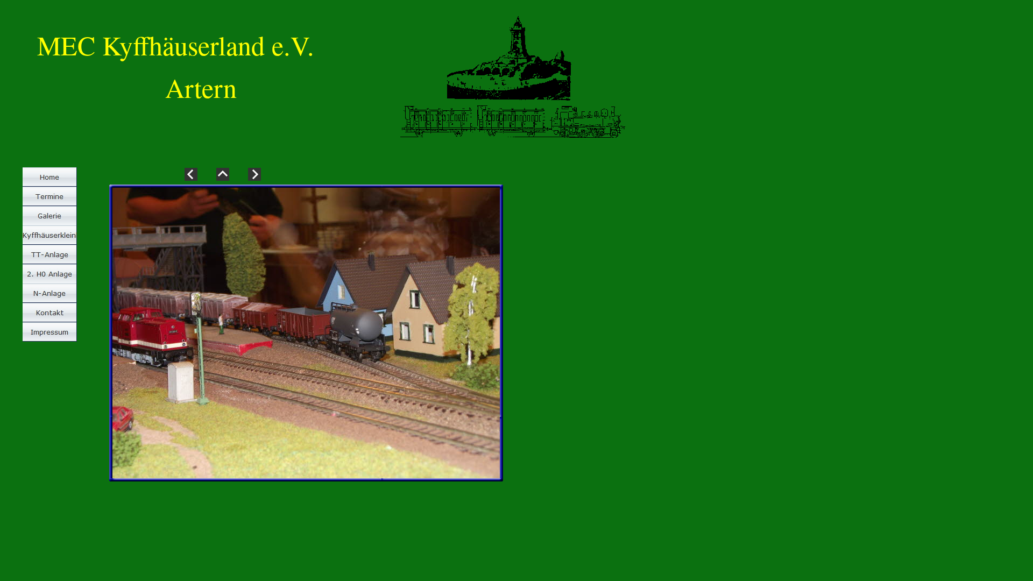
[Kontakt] (50, 312)
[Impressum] (50, 332)
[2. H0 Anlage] (50, 274)
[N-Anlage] (50, 293)
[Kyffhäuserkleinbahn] (50, 235)
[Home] (50, 177)
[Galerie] (50, 215)
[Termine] (50, 196)
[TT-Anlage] (50, 254)
